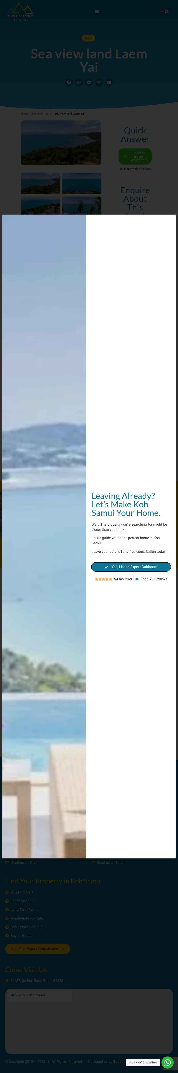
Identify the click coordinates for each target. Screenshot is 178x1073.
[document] (89, 536)
